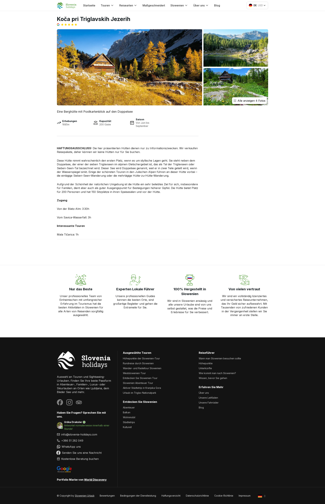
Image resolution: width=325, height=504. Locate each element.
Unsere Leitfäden (208, 397)
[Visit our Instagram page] (69, 402)
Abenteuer (129, 407)
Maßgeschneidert (154, 5)
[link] (84, 441)
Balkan (126, 412)
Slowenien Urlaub (84, 495)
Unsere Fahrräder (209, 402)
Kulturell (127, 427)
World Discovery (95, 479)
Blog (217, 5)
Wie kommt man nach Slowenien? (217, 373)
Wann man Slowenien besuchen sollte (220, 358)
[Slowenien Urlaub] (84, 360)
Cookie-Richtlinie (223, 495)
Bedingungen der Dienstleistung (138, 495)
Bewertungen (107, 495)
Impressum (245, 495)
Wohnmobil (129, 417)
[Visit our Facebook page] (60, 402)
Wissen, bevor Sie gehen (213, 378)
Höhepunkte (206, 363)
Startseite (89, 5)
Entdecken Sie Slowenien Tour (140, 378)
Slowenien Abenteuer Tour (138, 383)
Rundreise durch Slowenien (138, 363)
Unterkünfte (205, 368)
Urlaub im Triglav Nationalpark (139, 392)
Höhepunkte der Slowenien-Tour (141, 358)
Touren (105, 5)
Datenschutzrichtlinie (197, 495)
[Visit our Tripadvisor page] (79, 402)
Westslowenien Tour (134, 373)
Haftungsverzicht (170, 495)
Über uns (204, 392)
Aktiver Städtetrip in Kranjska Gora (142, 387)
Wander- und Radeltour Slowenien (142, 368)
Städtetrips (129, 422)
